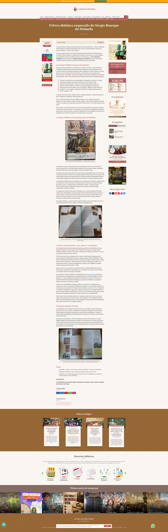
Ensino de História (49, 16)
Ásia (103, 16)
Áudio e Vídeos (78, 16)
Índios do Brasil (87, 16)
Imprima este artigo (48, 85)
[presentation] (43, 473)
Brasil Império (91, 19)
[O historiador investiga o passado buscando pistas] (73, 502)
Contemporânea (75, 19)
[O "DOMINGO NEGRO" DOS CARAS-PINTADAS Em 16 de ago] (115, 502)
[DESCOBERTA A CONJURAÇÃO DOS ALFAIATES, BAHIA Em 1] (157, 502)
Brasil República (100, 19)
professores (91, 274)
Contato (125, 527)
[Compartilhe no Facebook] (44, 55)
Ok (107, 525)
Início (41, 16)
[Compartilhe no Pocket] (47, 60)
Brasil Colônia (83, 19)
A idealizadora (120, 527)
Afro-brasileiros (96, 16)
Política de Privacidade (86, 526)
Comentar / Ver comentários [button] (64, 403)
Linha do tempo (116, 16)
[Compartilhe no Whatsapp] (49, 57)
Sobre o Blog (114, 527)
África (112, 19)
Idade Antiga (51, 19)
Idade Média (58, 19)
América (107, 19)
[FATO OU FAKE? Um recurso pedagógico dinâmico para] (31, 502)
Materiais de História (60, 16)
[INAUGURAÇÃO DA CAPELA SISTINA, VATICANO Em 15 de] (136, 502)
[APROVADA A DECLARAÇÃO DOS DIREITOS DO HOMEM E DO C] (94, 502)
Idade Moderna (65, 19)
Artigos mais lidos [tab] (121, 125)
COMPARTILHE (48, 80)
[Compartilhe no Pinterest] (44, 57)
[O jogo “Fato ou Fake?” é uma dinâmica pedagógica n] (52, 502)
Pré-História (43, 19)
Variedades (107, 16)
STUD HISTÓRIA (106, 461)
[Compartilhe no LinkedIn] (49, 55)
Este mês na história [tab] (113, 125)
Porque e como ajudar (101, 1)
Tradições (70, 16)
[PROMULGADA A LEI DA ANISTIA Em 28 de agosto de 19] (10, 502)
